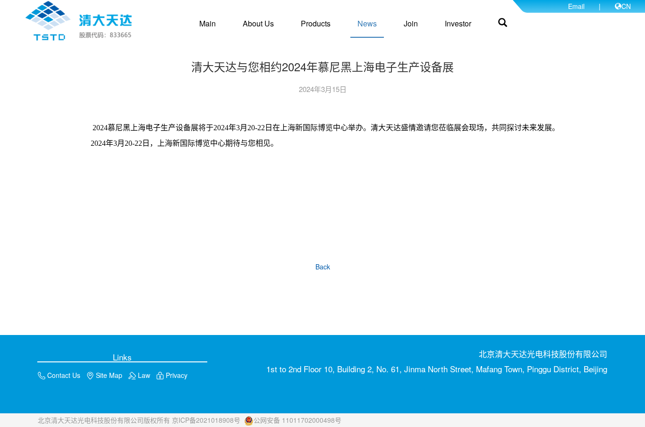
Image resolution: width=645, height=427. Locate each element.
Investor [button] (458, 23)
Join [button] (411, 23)
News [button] (367, 23)
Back (322, 266)
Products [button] (316, 23)
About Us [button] (258, 23)
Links (122, 356)
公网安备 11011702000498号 (297, 420)
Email (576, 6)
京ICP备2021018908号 (206, 420)
